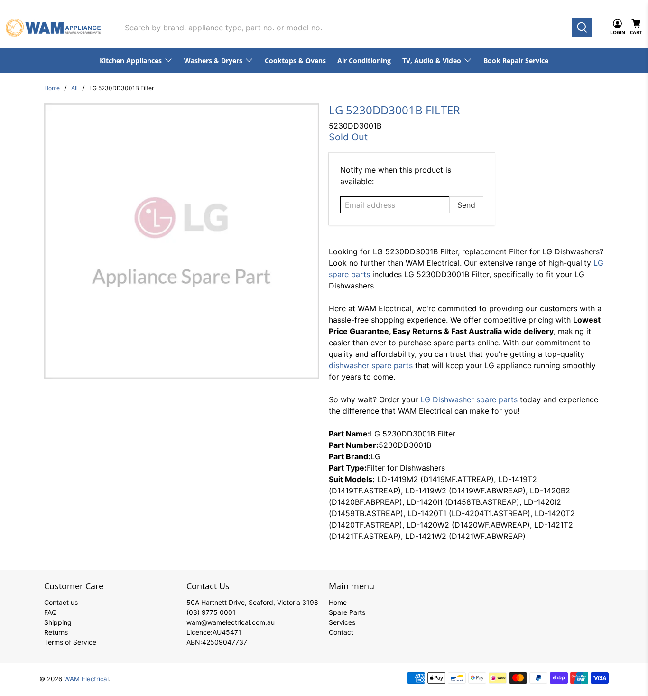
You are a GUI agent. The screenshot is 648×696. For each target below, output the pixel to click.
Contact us (61, 602)
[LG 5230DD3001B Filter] (181, 241)
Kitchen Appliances (131, 60)
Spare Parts (347, 612)
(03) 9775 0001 (211, 612)
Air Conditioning (364, 60)
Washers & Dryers (213, 60)
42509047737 (224, 642)
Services (342, 622)
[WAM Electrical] (53, 28)
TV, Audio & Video (431, 60)
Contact (341, 632)
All (74, 88)
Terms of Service (70, 642)
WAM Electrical (86, 679)
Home (52, 88)
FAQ (50, 612)
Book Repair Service (515, 60)
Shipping (58, 622)
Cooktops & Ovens (295, 60)
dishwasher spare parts (371, 365)
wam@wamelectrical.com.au (230, 622)
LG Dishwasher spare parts (469, 399)
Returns (56, 632)
